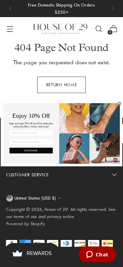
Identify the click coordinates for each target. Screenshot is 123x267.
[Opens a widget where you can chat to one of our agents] (97, 255)
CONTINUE (31, 150)
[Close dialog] (119, 103)
